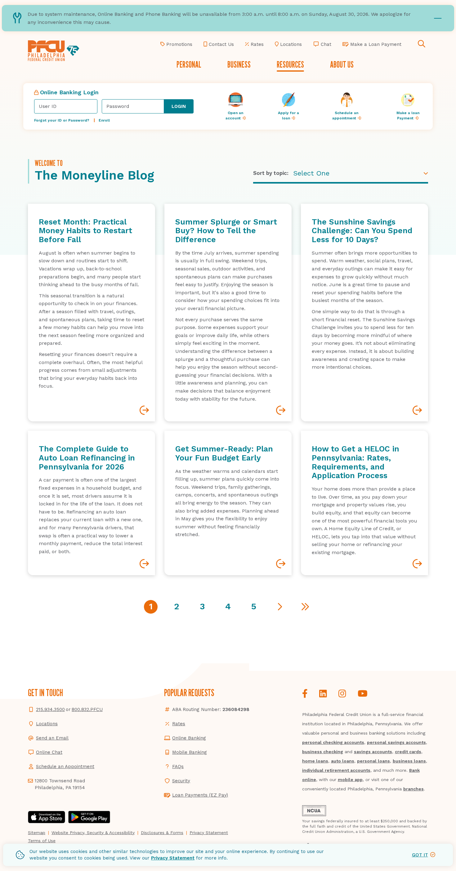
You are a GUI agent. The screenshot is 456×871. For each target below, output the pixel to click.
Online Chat (49, 752)
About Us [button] (342, 64)
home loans (315, 760)
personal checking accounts (333, 742)
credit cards (408, 751)
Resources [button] (290, 64)
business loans (409, 760)
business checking (322, 751)
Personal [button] (189, 64)
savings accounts (373, 751)
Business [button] (239, 64)
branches (413, 788)
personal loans (373, 760)
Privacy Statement (172, 858)
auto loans (342, 760)
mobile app (350, 779)
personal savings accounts (396, 742)
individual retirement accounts (336, 770)
